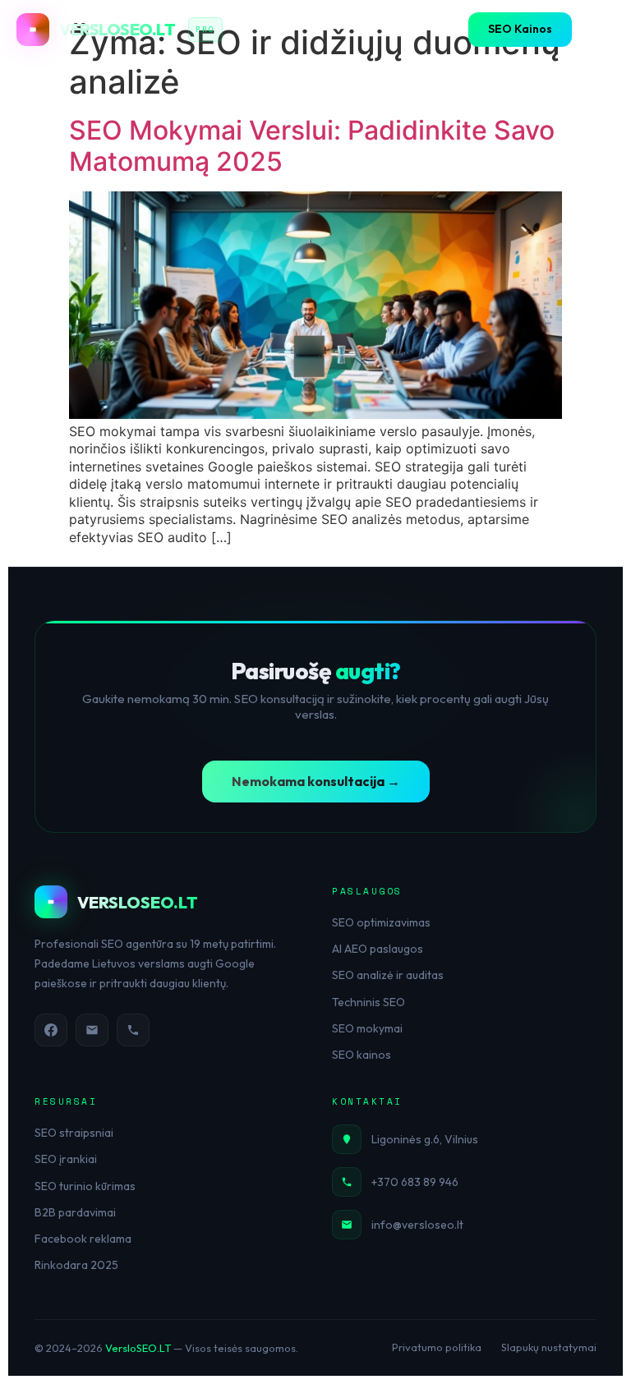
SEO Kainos (520, 28)
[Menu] (598, 29)
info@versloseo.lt (417, 1224)
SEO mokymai (367, 1028)
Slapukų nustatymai (548, 1347)
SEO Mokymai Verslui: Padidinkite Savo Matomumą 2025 (312, 145)
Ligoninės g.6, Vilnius (424, 1139)
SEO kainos (361, 1054)
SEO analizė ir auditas (388, 975)
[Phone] (133, 1030)
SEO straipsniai (74, 1132)
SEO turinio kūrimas (85, 1186)
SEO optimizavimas (381, 922)
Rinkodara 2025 (76, 1265)
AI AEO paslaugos (377, 948)
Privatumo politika (436, 1347)
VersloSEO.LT (138, 1347)
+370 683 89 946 (414, 1182)
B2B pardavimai (75, 1212)
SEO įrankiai (66, 1159)
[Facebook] (51, 1030)
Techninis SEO (368, 1002)
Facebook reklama (83, 1238)
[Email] (92, 1030)
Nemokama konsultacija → (316, 781)
